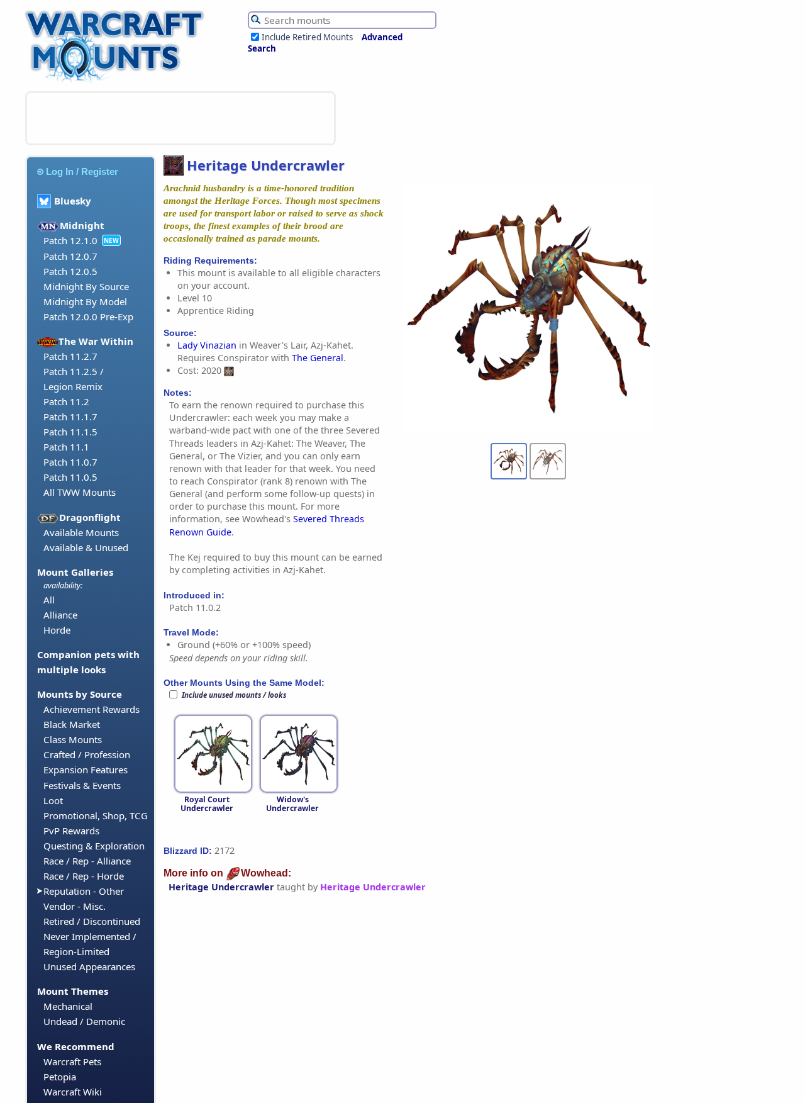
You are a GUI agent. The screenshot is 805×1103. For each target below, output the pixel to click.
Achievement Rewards (91, 709)
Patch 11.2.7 (70, 356)
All (49, 599)
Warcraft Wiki (72, 1091)
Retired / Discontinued (91, 921)
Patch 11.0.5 (70, 477)
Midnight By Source (86, 286)
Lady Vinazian (206, 345)
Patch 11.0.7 (70, 462)
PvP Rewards (71, 830)
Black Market (71, 724)
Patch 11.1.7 (70, 416)
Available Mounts (81, 532)
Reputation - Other (83, 891)
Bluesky (72, 200)
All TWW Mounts (79, 492)
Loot (53, 800)
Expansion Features (85, 769)
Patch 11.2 (66, 401)
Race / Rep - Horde (83, 876)
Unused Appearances (89, 966)
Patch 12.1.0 (70, 240)
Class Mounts (72, 739)
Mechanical (67, 1006)
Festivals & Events (82, 785)
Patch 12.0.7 (70, 256)
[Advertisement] (180, 118)
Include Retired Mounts (307, 37)
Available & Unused (85, 547)
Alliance (60, 614)
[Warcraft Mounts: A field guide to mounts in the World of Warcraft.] (117, 81)
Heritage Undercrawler (221, 887)
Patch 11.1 (66, 446)
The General (317, 358)
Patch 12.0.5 (70, 271)
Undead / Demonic (84, 1021)
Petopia (59, 1076)
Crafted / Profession (86, 754)
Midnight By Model (85, 301)
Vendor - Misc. (74, 906)
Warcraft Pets (72, 1061)
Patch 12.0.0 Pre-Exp (88, 316)
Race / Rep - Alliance (87, 860)
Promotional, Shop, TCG (95, 815)
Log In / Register (82, 171)
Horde (56, 630)
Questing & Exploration (94, 845)
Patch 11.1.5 (70, 431)
